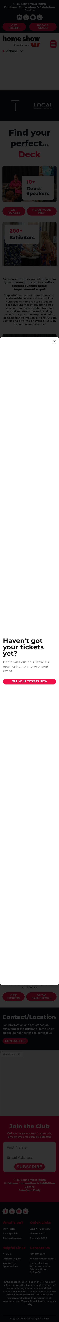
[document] (29, 661)
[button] (54, 341)
